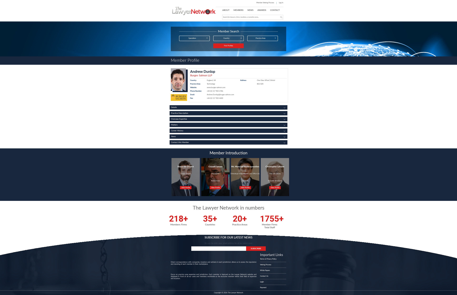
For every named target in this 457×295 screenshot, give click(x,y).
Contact (275, 10)
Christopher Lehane (275, 167)
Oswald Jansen (215, 167)
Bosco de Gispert (186, 167)
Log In (281, 3)
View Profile (185, 187)
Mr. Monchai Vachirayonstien (245, 167)
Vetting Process (265, 265)
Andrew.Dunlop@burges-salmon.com (220, 95)
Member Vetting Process (265, 3)
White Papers (265, 270)
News (250, 10)
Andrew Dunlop (202, 72)
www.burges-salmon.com (216, 87)
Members (238, 10)
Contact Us (264, 276)
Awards (261, 10)
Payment (263, 287)
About (225, 10)
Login (262, 282)
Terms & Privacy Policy (268, 259)
